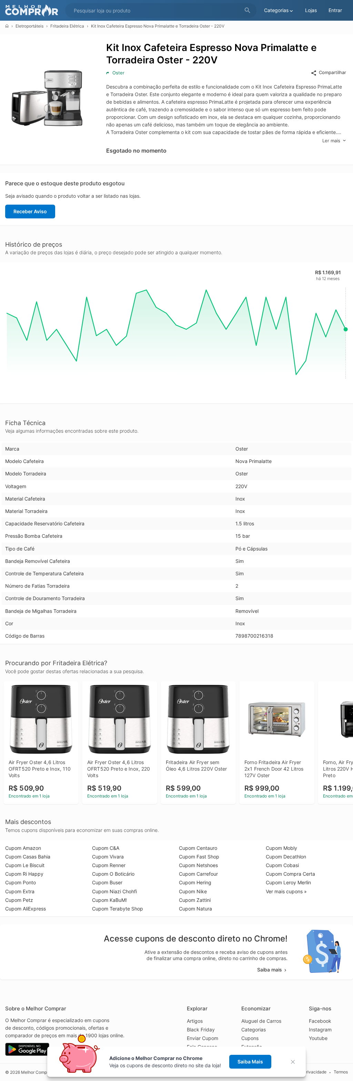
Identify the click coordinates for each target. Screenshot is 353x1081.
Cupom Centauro (198, 848)
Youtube (318, 1038)
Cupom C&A (105, 848)
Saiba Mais (250, 1061)
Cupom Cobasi (282, 865)
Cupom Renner (108, 865)
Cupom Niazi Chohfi (114, 891)
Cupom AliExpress (25, 909)
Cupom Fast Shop (199, 856)
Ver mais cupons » (286, 891)
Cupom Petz (19, 900)
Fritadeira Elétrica (67, 26)
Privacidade (314, 1072)
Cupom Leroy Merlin (288, 882)
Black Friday (201, 1029)
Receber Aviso (30, 211)
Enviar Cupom (202, 1038)
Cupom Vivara (108, 856)
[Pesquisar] (247, 10)
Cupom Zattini (195, 900)
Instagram (320, 1029)
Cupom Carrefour (198, 874)
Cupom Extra (19, 891)
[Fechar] (295, 1062)
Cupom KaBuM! (109, 900)
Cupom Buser (107, 882)
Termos (341, 1072)
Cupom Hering (195, 882)
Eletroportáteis (29, 26)
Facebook (320, 1021)
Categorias (253, 1029)
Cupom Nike (193, 891)
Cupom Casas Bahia (27, 856)
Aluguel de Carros (261, 1021)
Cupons (250, 1038)
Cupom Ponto (20, 882)
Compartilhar (332, 72)
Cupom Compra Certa (290, 874)
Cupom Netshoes (198, 865)
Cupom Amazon (23, 848)
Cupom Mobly (281, 848)
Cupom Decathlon (286, 856)
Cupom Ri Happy (24, 874)
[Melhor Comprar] (33, 10)
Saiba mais (269, 969)
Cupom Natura (195, 909)
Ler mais (331, 140)
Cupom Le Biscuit (24, 865)
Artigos (195, 1021)
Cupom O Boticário (113, 874)
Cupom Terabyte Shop (117, 909)
